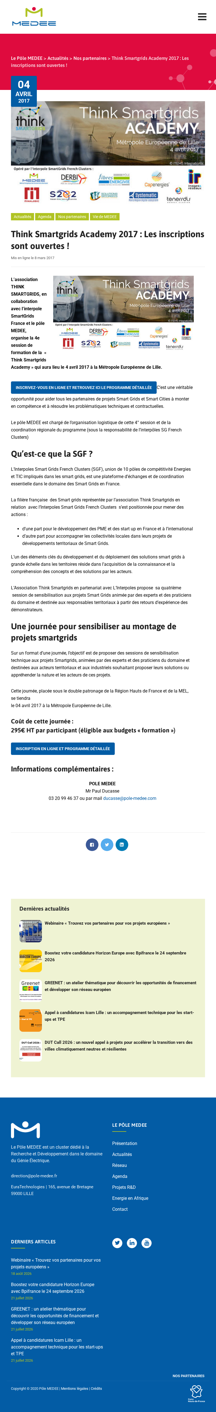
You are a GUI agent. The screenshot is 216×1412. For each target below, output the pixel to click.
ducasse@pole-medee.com (129, 798)
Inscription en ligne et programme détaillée (63, 748)
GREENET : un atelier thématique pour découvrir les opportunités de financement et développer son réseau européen (120, 986)
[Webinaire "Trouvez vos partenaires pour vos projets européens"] (30, 931)
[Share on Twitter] (107, 844)
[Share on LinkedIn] (122, 844)
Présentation (124, 1143)
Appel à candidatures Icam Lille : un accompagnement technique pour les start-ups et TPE (119, 1016)
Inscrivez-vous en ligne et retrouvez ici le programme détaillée (84, 387)
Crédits (96, 1388)
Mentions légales (74, 1388)
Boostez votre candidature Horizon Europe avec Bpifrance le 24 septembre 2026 (115, 956)
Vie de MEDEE (105, 216)
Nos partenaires (72, 216)
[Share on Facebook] (92, 844)
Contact (120, 1209)
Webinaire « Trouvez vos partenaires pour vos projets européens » (107, 923)
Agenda (44, 216)
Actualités (22, 216)
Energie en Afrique (130, 1198)
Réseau (119, 1165)
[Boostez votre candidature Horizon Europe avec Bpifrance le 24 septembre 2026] (30, 961)
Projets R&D (124, 1187)
